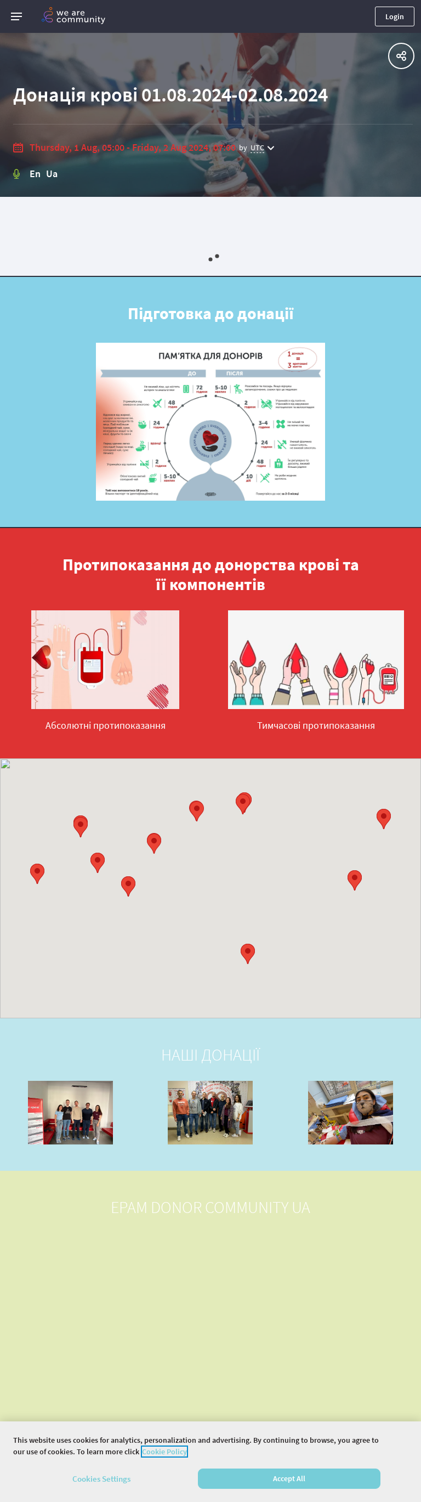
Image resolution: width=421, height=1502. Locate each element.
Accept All (289, 1478)
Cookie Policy (164, 1451)
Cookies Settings (101, 1478)
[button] (16, 16)
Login (394, 16)
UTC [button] (257, 147)
